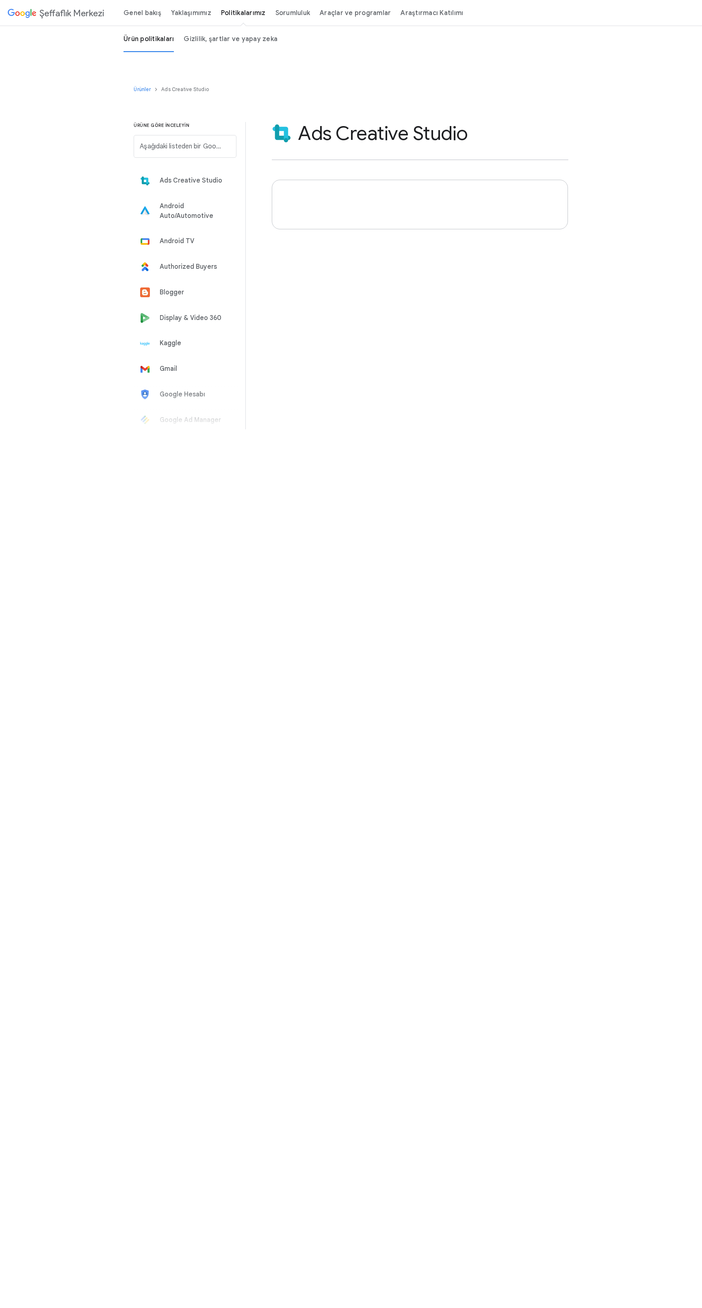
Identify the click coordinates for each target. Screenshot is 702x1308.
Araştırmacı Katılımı (432, 13)
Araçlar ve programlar (355, 13)
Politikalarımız (243, 13)
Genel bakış (142, 13)
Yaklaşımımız (191, 13)
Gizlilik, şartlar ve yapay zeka (230, 39)
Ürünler (143, 89)
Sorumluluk (292, 13)
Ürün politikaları (149, 39)
